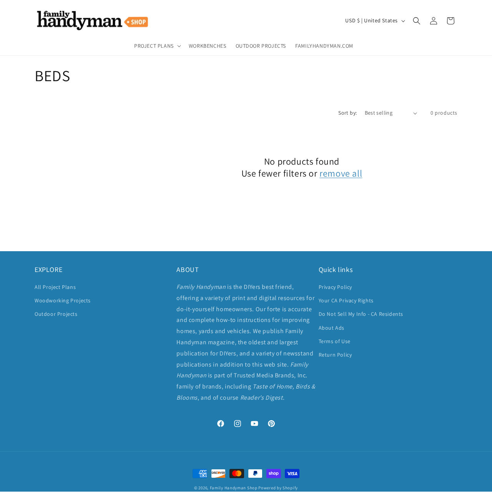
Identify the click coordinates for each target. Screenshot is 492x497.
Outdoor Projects (56, 313)
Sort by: (347, 112)
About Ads (331, 327)
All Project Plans (55, 287)
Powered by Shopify (278, 487)
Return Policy (335, 354)
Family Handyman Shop (234, 487)
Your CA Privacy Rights (346, 300)
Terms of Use (335, 341)
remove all (340, 173)
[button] (157, 46)
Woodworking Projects (63, 300)
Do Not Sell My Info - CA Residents (361, 313)
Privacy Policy (335, 287)
